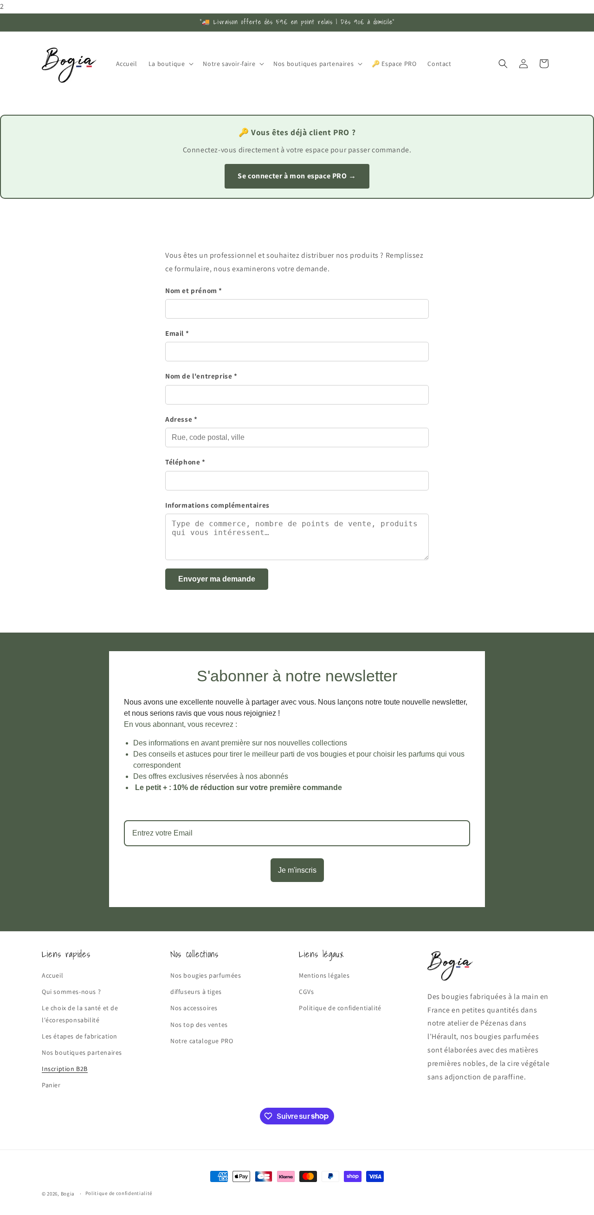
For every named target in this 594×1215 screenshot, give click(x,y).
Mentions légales (324, 975)
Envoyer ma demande (216, 579)
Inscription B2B (65, 1069)
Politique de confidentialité (340, 1008)
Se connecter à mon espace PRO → (297, 176)
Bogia (68, 1193)
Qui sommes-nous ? (71, 991)
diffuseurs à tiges (196, 991)
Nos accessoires (194, 1008)
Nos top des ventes (199, 1024)
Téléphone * (185, 461)
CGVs (306, 991)
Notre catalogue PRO (201, 1041)
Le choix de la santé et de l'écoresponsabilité (80, 1014)
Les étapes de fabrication (79, 1036)
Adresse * (181, 419)
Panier (51, 1085)
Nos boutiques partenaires (82, 1052)
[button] (170, 63)
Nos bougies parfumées (205, 975)
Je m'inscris (297, 870)
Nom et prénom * (193, 290)
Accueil (52, 975)
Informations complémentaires (217, 505)
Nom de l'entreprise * (201, 375)
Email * (177, 333)
